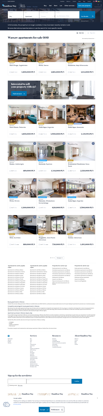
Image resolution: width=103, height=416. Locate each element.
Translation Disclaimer (56, 347)
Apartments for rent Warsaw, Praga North (16, 282)
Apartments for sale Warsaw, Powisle (37, 277)
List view (81, 33)
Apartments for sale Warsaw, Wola (37, 291)
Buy (45, 5)
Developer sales (33, 366)
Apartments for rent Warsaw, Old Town (16, 277)
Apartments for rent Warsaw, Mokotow (16, 273)
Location (58, 12)
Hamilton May (5, 9)
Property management (34, 348)
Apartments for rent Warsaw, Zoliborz (15, 293)
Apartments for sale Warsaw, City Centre (38, 284)
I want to (11, 12)
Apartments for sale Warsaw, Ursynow (38, 286)
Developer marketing (34, 365)
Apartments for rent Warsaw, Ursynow (16, 288)
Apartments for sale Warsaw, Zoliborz (38, 293)
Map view (92, 33)
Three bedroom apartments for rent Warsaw (61, 273)
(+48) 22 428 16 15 (11, 1)
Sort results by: (88, 38)
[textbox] (43, 16)
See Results (84, 16)
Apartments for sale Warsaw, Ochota (37, 275)
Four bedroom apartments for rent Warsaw (61, 275)
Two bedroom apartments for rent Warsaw (61, 271)
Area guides (54, 344)
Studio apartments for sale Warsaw (82, 268)
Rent (55, 5)
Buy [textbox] (11, 16)
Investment (32, 345)
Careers (74, 1)
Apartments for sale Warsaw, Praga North (38, 280)
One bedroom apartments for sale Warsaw (83, 270)
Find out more (17, 94)
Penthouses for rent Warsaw (58, 277)
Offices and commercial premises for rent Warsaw (60, 283)
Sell (50, 5)
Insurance (32, 354)
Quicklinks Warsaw (56, 341)
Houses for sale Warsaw (80, 279)
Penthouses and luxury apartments (82, 277)
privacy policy (17, 404)
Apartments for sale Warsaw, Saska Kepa (38, 282)
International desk (33, 358)
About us (68, 1)
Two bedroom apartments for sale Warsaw (83, 271)
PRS (31, 347)
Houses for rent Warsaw (57, 279)
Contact (89, 1)
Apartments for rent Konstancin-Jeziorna (16, 271)
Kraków (29, 7)
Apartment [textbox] (28, 16)
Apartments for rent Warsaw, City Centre (16, 286)
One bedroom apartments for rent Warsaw (61, 270)
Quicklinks (62, 1)
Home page (10, 338)
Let (61, 5)
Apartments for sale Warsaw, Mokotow (38, 273)
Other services (69, 5)
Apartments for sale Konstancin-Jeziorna (38, 271)
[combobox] (15, 16)
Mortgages (32, 352)
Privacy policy (55, 345)
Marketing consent (16, 385)
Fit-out (31, 351)
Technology (54, 340)
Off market (32, 359)
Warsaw (23, 7)
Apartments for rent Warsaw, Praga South (16, 280)
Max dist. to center (44, 12)
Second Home (33, 362)
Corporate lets (33, 344)
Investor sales (33, 361)
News (79, 1)
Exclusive (54, 338)
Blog (84, 1)
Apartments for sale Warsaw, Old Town (38, 288)
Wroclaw (35, 7)
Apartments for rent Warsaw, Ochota (15, 275)
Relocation (32, 355)
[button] (96, 1)
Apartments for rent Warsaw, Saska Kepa (16, 284)
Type (26, 12)
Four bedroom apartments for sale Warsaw (83, 275)
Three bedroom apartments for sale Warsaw (84, 273)
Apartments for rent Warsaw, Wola (15, 291)
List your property (84, 6)
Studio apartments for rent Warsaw (59, 268)
